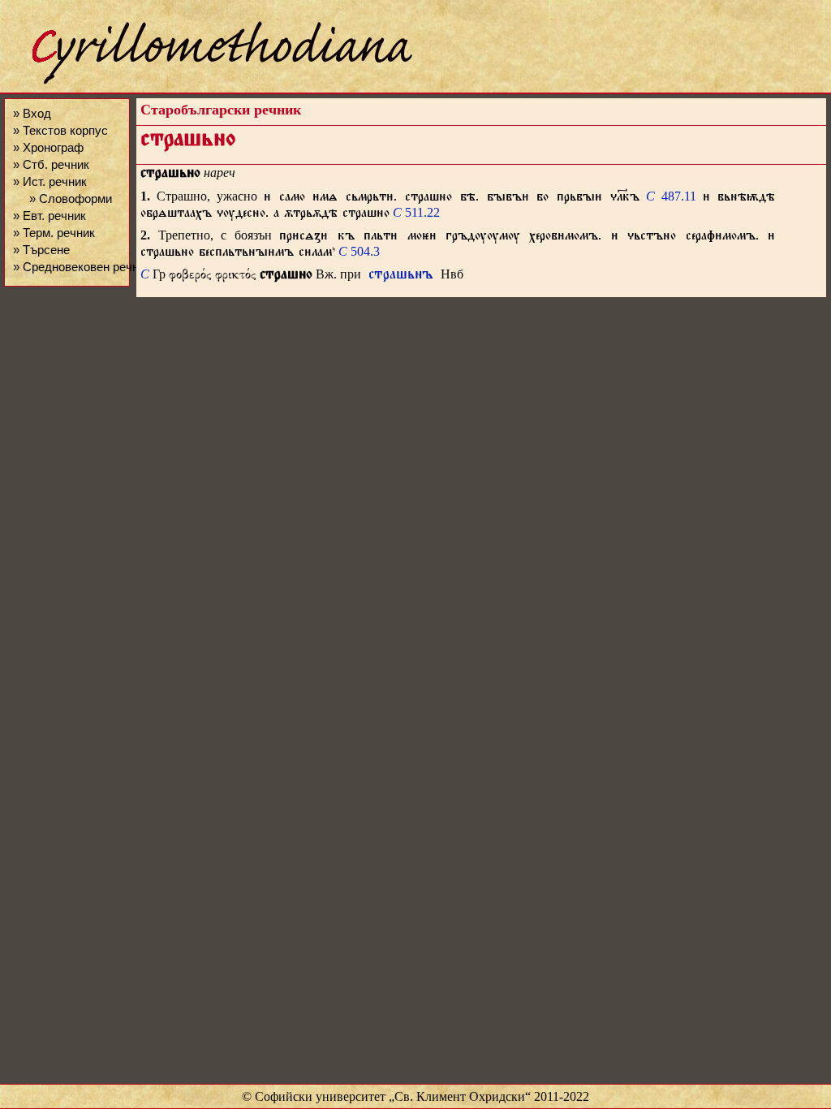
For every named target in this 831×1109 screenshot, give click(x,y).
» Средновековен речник (82, 267)
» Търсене (41, 250)
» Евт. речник (49, 215)
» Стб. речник (51, 164)
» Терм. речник (54, 232)
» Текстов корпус (60, 130)
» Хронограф (48, 147)
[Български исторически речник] (208, 81)
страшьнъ (400, 276)
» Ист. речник (50, 181)
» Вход (32, 113)
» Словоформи (70, 198)
